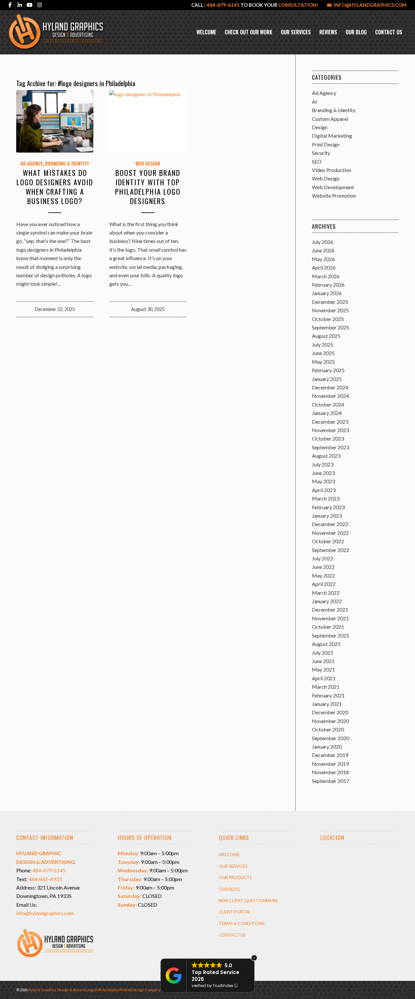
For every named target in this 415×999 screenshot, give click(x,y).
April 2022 (324, 584)
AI (314, 101)
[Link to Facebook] (10, 5)
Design (319, 127)
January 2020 (327, 746)
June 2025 (323, 353)
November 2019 (330, 764)
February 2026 (328, 284)
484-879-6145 (223, 5)
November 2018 (330, 772)
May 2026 (323, 259)
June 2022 (323, 567)
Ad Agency (31, 163)
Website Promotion (334, 195)
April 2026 (324, 267)
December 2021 (330, 609)
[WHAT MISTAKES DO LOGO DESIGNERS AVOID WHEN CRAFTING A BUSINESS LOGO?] (54, 121)
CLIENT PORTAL (234, 911)
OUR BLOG (229, 889)
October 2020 (328, 729)
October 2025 (328, 319)
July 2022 (322, 558)
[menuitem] (206, 32)
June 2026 (323, 250)
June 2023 (323, 473)
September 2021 (330, 635)
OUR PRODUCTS (235, 877)
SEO (317, 161)
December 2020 (330, 712)
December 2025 (330, 302)
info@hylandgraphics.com (370, 5)
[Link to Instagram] (39, 5)
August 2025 (326, 336)
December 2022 (330, 524)
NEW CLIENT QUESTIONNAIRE (248, 900)
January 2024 (327, 413)
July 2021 (322, 652)
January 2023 (327, 515)
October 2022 (328, 541)
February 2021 (328, 695)
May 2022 (323, 575)
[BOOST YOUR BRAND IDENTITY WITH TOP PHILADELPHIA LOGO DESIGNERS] (147, 121)
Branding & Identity (67, 163)
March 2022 (325, 593)
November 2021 (330, 618)
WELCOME (229, 854)
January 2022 (327, 601)
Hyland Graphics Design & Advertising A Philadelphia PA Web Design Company (94, 990)
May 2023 (323, 481)
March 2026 (325, 276)
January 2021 (327, 704)
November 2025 (330, 310)
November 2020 (330, 721)
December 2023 (330, 422)
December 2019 (330, 755)
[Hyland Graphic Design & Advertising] (56, 32)
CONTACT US (232, 934)
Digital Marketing (332, 135)
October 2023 (328, 438)
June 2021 (323, 661)
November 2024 (330, 396)
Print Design (325, 144)
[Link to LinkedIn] (20, 5)
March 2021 (325, 686)
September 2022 (330, 550)
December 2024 (330, 387)
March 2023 (325, 498)
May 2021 (323, 669)
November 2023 (330, 430)
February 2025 (328, 370)
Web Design (148, 163)
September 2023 (330, 447)
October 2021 (328, 627)
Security (321, 153)
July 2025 (322, 344)
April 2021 (324, 678)
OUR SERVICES (233, 866)
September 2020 (330, 738)
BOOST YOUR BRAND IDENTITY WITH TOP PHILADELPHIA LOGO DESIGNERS (148, 186)
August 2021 (326, 644)
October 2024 (328, 404)
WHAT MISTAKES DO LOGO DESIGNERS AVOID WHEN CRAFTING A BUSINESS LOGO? (55, 186)
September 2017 (330, 781)
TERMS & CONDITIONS (242, 923)
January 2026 (327, 293)
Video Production (331, 170)
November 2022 (330, 533)
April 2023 (324, 490)
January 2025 (327, 379)
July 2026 (322, 242)
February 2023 (328, 507)
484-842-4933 (45, 879)
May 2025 (323, 362)
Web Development (333, 187)
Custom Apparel (330, 119)
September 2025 (330, 327)
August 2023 (326, 456)
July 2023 (322, 464)
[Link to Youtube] (29, 5)
